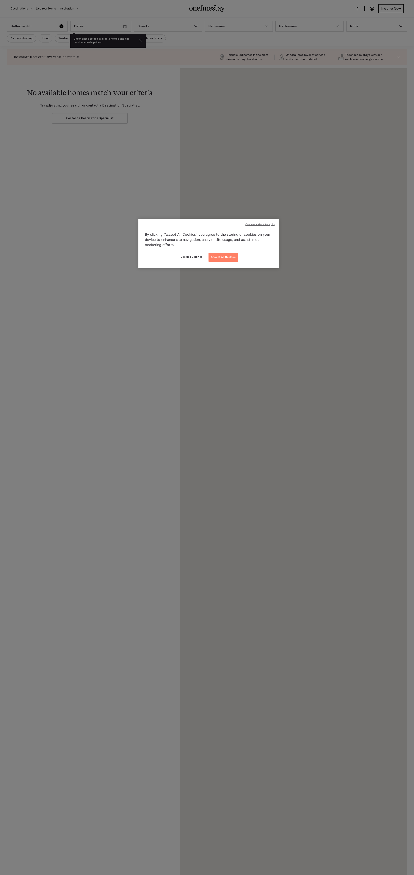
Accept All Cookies (223, 257)
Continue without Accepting (260, 224)
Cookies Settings (191, 256)
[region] (208, 243)
